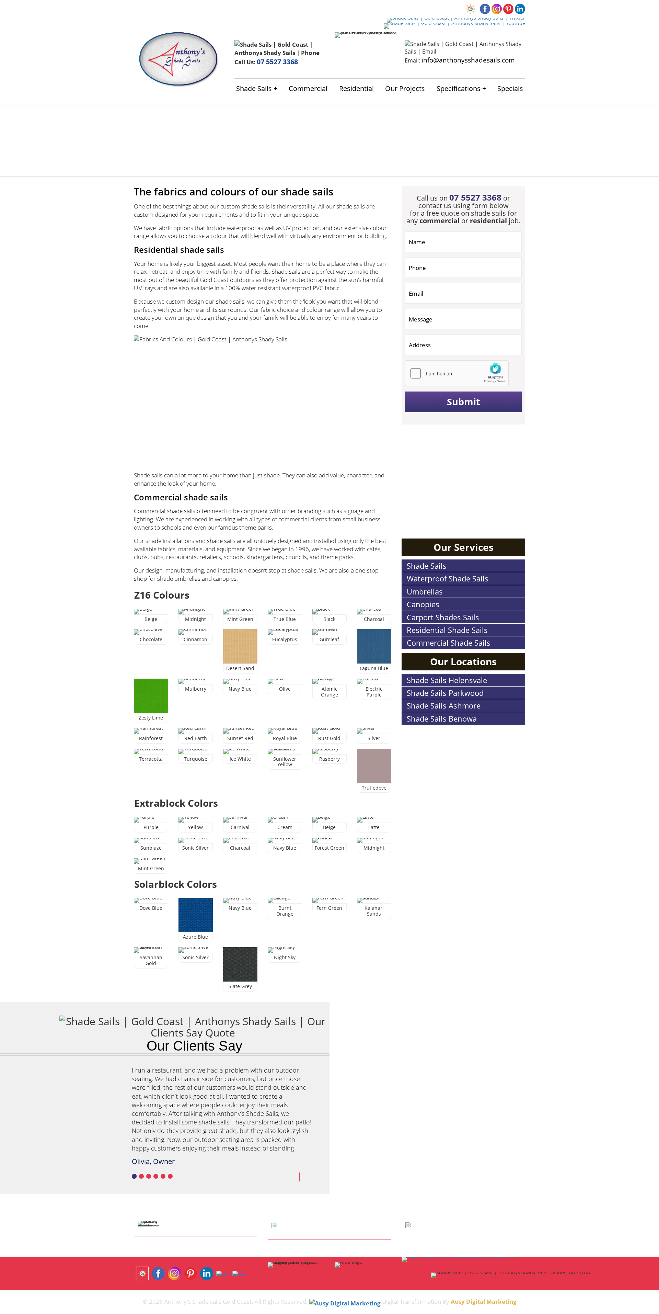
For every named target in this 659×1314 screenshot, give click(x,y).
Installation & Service (202, 8)
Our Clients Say (194, 1045)
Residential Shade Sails (447, 630)
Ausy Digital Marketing (484, 1301)
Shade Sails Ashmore (444, 705)
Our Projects (405, 88)
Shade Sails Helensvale (447, 680)
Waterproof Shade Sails (447, 578)
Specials (510, 88)
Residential (356, 88)
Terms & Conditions (316, 8)
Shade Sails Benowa (442, 718)
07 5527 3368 (277, 61)
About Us (163, 8)
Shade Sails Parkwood (445, 693)
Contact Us (243, 8)
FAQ (265, 8)
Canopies (423, 604)
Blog (280, 8)
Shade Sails (254, 88)
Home (141, 8)
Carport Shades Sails (443, 617)
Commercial (308, 88)
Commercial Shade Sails (448, 642)
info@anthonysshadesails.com (468, 60)
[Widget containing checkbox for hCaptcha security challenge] (457, 373)
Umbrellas (425, 591)
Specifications (459, 88)
